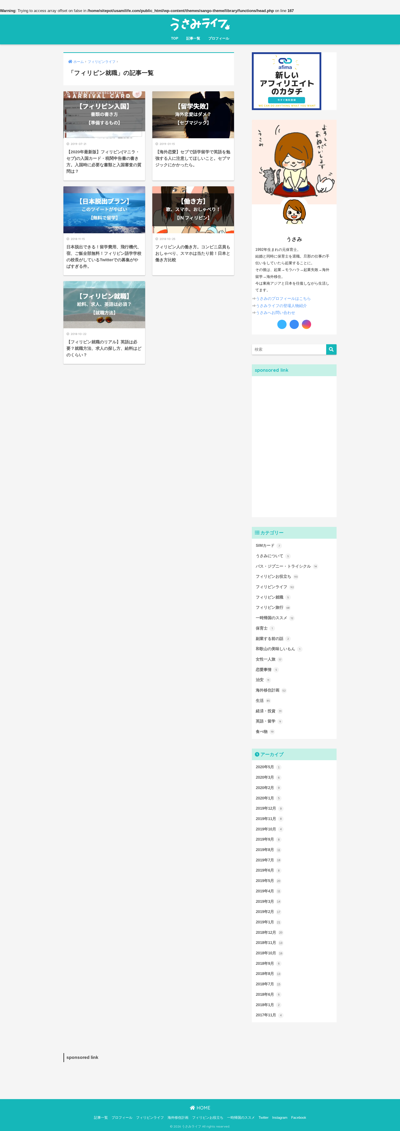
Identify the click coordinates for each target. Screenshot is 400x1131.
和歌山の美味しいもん (278, 649)
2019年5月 (268, 881)
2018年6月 (268, 994)
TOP (174, 38)
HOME (202, 1108)
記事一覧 (193, 38)
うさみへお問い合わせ (275, 312)
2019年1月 (268, 922)
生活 (263, 700)
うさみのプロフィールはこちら (283, 298)
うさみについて (272, 556)
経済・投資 (268, 711)
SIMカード (268, 545)
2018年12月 (269, 932)
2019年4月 (268, 891)
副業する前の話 (272, 638)
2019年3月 (268, 901)
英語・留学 (268, 721)
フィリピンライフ (275, 587)
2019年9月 (268, 839)
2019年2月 (268, 912)
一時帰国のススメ (274, 618)
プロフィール (218, 38)
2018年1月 (268, 1005)
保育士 (264, 628)
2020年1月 (268, 798)
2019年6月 (268, 870)
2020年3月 (268, 777)
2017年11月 (269, 1015)
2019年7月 (268, 860)
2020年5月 (268, 767)
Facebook (298, 1117)
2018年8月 (268, 973)
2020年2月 (268, 788)
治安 (262, 680)
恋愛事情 (266, 669)
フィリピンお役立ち (277, 576)
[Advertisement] (286, 445)
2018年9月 (268, 963)
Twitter (264, 1117)
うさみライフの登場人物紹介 (281, 306)
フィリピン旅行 (273, 607)
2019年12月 (269, 808)
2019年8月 (268, 850)
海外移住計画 (271, 690)
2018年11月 (269, 942)
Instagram (280, 1117)
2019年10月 (269, 829)
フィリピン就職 (272, 597)
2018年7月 (268, 984)
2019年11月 (269, 819)
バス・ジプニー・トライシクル (286, 566)
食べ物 (265, 731)
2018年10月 (269, 953)
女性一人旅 (268, 659)
